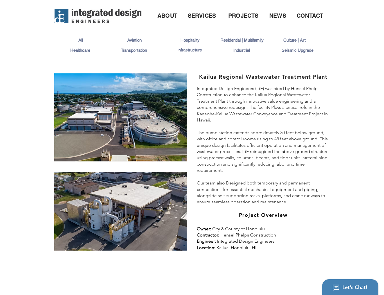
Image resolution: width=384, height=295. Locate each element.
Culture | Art (294, 40)
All (80, 40)
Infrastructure (189, 50)
